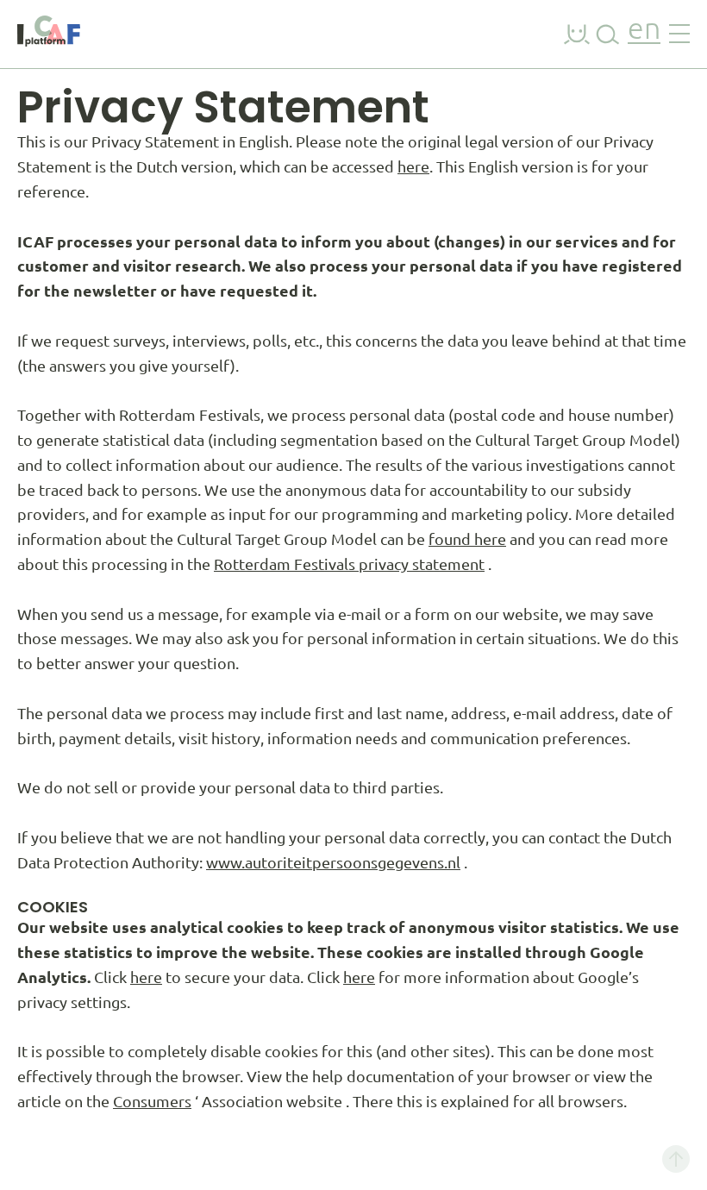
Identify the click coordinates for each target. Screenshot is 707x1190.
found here (467, 539)
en (644, 30)
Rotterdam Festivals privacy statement (349, 564)
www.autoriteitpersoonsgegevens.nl (333, 862)
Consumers (152, 1101)
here (413, 166)
